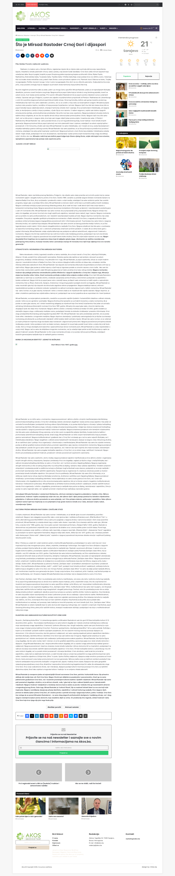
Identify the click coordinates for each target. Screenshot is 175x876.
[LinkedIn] (28, 56)
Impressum (56, 843)
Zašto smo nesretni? (56, 816)
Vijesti (102, 28)
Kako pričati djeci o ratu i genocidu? (29, 816)
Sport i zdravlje (89, 28)
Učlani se (55, 845)
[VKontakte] (56, 716)
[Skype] (71, 716)
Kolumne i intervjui (30, 35)
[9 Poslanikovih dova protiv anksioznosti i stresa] (121, 95)
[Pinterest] (37, 56)
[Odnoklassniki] (61, 716)
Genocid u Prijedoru (89, 816)
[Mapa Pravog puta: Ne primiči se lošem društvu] (126, 143)
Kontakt (55, 840)
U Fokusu (31, 28)
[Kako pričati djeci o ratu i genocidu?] (31, 806)
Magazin (112, 28)
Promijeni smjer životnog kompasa (49, 4)
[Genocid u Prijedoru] (97, 806)
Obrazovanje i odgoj (57, 28)
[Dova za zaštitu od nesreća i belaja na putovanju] (121, 104)
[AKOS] (33, 16)
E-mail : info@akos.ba (96, 843)
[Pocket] (66, 716)
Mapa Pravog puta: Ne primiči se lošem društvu (125, 152)
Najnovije (148, 76)
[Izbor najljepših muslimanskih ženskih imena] (121, 113)
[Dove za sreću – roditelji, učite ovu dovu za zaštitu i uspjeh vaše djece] (121, 86)
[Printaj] (85, 716)
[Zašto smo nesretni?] (64, 806)
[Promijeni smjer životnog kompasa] (149, 143)
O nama (55, 838)
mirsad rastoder (72, 707)
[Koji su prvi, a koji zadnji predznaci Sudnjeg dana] (121, 122)
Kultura (42, 28)
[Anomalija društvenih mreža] (126, 164)
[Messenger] (47, 56)
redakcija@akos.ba (95, 845)
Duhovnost (74, 28)
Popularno (127, 76)
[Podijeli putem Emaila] (52, 56)
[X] (23, 56)
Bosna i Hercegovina (96, 840)
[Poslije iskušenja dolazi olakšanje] (149, 165)
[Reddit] (42, 56)
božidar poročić (55, 707)
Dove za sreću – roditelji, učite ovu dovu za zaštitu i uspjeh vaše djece (143, 85)
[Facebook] (18, 56)
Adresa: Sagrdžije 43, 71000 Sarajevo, (101, 838)
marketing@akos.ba (133, 839)
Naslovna (21, 28)
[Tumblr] (32, 56)
